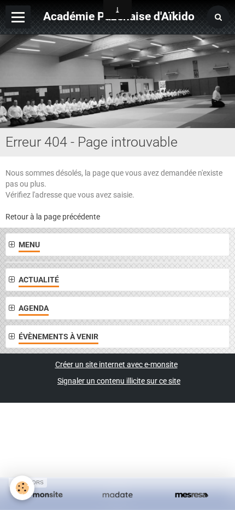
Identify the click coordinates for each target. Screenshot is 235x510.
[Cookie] (22, 488)
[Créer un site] (43, 495)
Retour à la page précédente (52, 216)
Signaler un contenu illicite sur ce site (118, 380)
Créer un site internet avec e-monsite (116, 364)
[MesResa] (191, 495)
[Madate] (117, 495)
